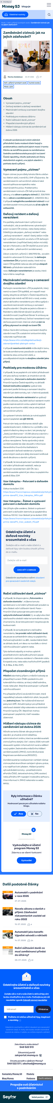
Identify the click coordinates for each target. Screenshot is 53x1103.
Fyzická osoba (34, 83)
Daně (3, 23)
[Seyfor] (9, 1097)
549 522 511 (14, 1063)
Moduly (30, 1074)
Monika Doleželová (15, 77)
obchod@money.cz (34, 1063)
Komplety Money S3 (12, 1074)
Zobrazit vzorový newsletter (35, 1000)
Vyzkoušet (26, 860)
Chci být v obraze (26, 570)
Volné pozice (38, 1097)
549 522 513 (27, 1047)
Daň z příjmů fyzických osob (18, 23)
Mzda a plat (8, 87)
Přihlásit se (43, 1009)
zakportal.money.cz (26, 1055)
